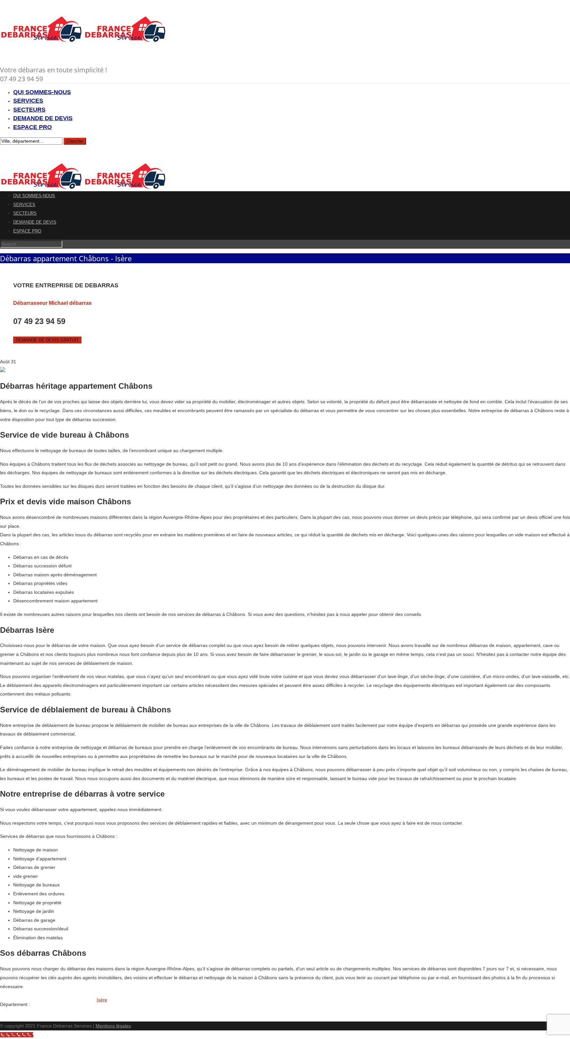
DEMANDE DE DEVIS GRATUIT (47, 340)
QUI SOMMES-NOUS (42, 92)
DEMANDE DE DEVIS (43, 118)
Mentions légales (113, 1025)
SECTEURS (29, 109)
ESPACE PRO (32, 127)
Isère (102, 999)
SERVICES (28, 100)
